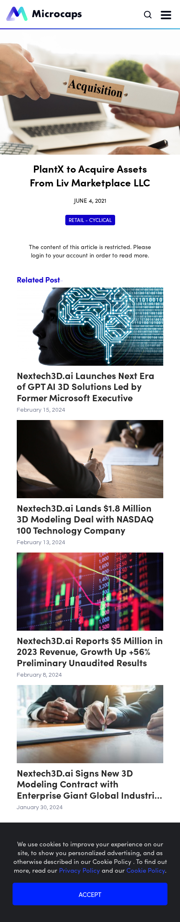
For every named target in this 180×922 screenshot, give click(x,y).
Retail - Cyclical (90, 219)
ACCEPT (90, 894)
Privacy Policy (80, 870)
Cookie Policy (145, 870)
